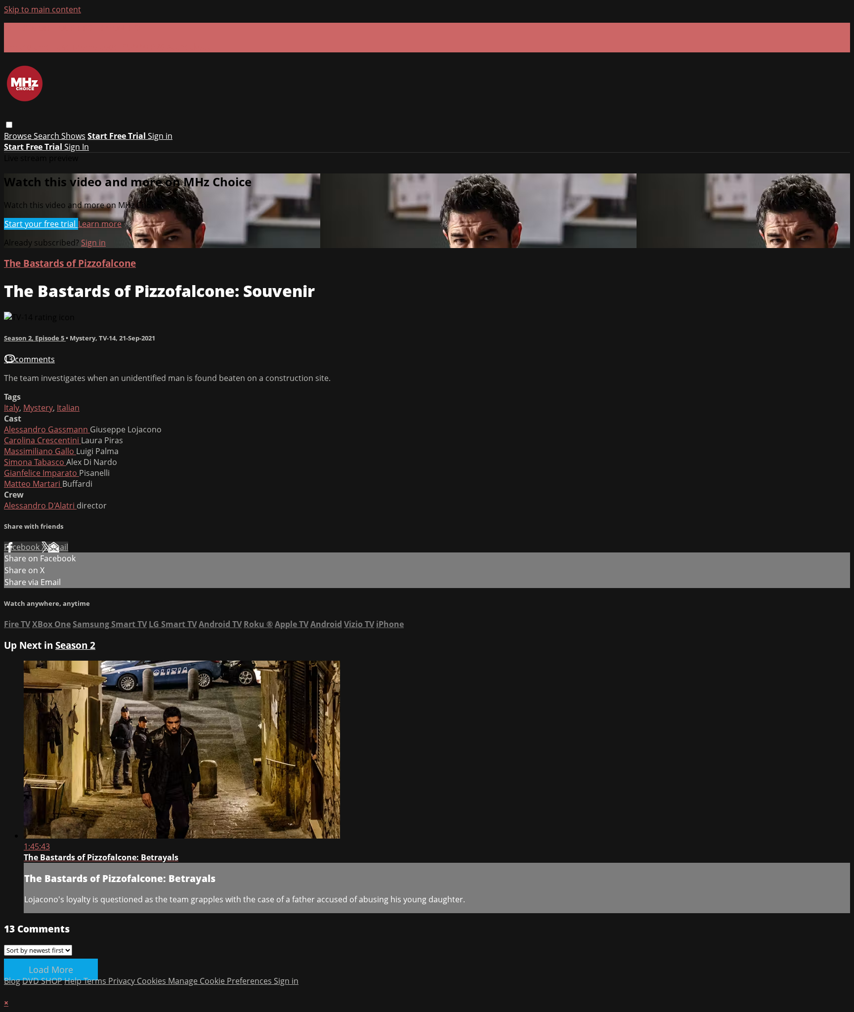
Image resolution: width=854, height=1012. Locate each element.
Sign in (160, 135)
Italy (11, 407)
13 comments (29, 359)
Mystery (38, 407)
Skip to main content (42, 9)
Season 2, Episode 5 (35, 338)
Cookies (152, 980)
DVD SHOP (42, 980)
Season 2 (75, 645)
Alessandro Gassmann (47, 429)
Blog (12, 980)
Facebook (23, 547)
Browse (19, 135)
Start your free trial (41, 223)
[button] (9, 125)
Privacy (122, 980)
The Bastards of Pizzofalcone (70, 263)
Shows (73, 135)
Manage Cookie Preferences (221, 980)
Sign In (76, 146)
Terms (96, 980)
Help (74, 980)
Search (47, 135)
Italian (68, 407)
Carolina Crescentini (42, 440)
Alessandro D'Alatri (40, 505)
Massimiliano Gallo (40, 451)
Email (58, 547)
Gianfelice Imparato (41, 472)
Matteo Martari (33, 483)
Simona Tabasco (35, 462)
